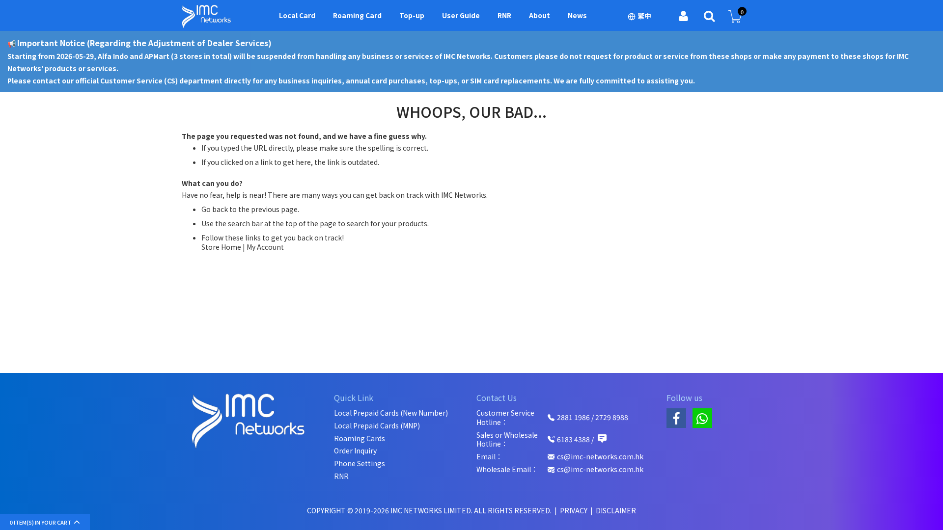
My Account (265, 247)
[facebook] (676, 418)
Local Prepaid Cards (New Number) (391, 413)
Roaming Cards (359, 438)
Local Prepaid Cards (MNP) (377, 425)
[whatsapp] (702, 418)
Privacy (574, 510)
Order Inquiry (355, 450)
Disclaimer (616, 510)
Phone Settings (359, 463)
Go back (214, 209)
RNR (341, 476)
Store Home (221, 247)
